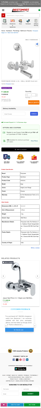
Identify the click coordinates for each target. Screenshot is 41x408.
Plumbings (16, 31)
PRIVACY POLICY (14, 379)
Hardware (9, 31)
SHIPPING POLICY (10, 381)
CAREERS (20, 375)
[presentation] (3, 276)
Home (3, 31)
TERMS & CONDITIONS (24, 379)
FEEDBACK (26, 375)
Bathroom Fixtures (26, 31)
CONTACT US (28, 377)
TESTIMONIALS (33, 375)
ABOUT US (14, 375)
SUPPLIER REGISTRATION (14, 377)
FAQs (23, 377)
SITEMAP (8, 375)
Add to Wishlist (4, 404)
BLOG (4, 375)
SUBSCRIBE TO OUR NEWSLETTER (20, 385)
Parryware (8, 84)
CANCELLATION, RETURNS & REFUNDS (25, 381)
